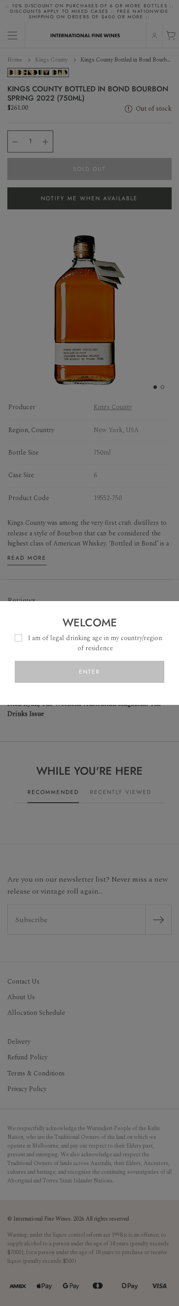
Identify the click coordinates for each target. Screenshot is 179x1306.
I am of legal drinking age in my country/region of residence (95, 643)
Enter (89, 672)
